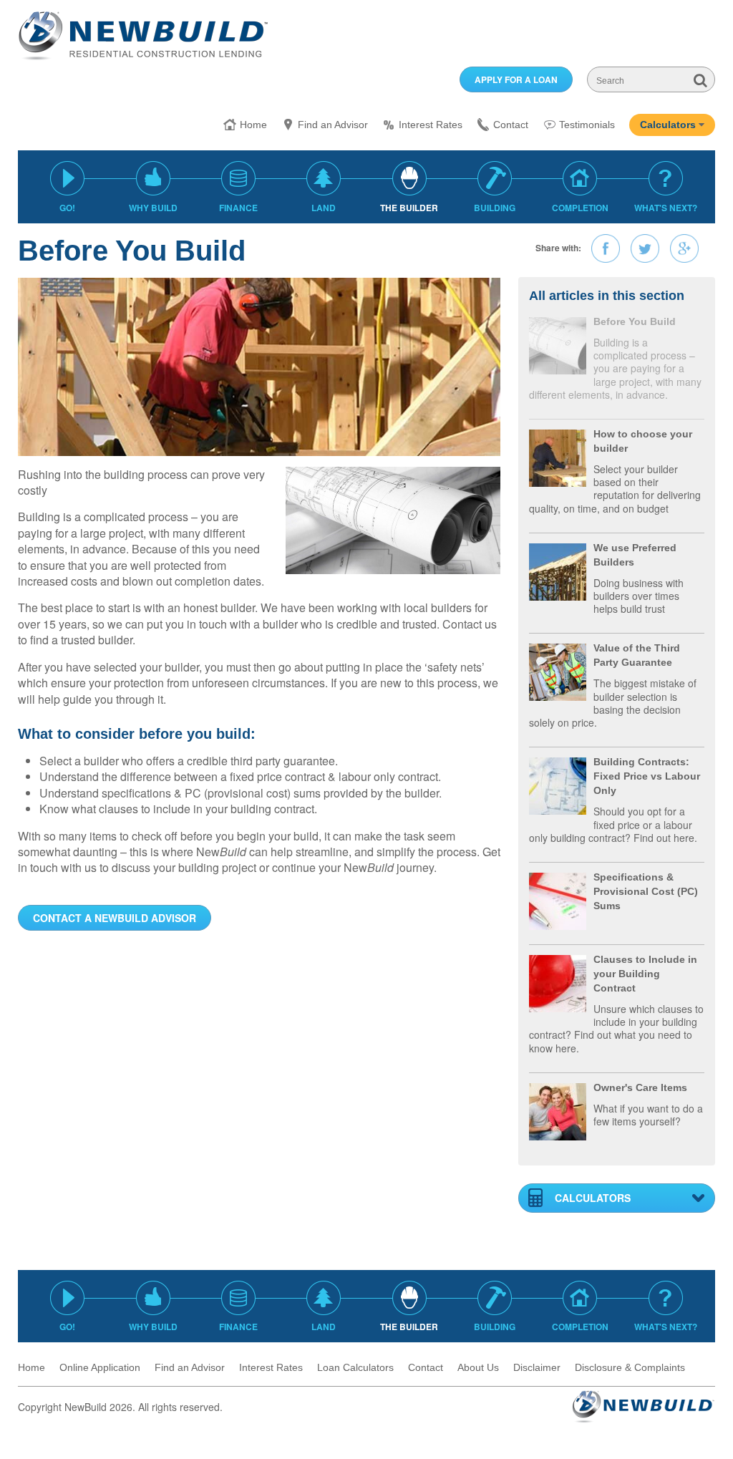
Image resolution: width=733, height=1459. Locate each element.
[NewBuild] (143, 35)
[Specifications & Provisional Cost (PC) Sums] (557, 899)
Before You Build (634, 321)
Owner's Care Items (640, 1087)
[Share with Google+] (684, 248)
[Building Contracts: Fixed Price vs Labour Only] (557, 784)
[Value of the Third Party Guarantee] (557, 671)
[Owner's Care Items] (557, 1110)
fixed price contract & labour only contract (334, 776)
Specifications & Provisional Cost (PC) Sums (645, 891)
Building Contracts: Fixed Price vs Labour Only (646, 776)
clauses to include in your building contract (206, 808)
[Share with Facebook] (605, 248)
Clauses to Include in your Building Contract (645, 974)
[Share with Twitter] (645, 248)
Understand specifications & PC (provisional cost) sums (180, 793)
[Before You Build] (557, 344)
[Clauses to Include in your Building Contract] (557, 982)
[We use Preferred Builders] (557, 570)
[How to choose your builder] (557, 456)
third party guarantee (282, 760)
